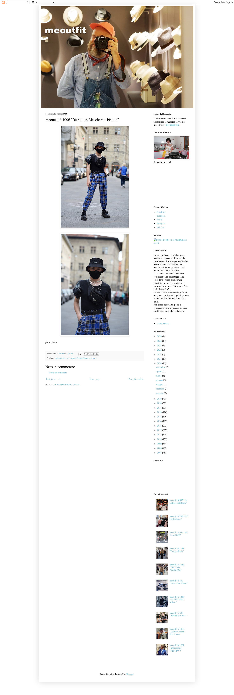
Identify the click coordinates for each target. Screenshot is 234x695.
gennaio (160, 393)
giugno (159, 380)
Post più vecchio (135, 379)
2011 (159, 434)
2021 (159, 359)
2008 (159, 448)
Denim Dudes (162, 323)
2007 (159, 453)
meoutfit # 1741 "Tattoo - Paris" (177, 549)
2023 (159, 350)
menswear (71, 358)
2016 (159, 412)
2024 (159, 345)
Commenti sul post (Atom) (67, 384)
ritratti (93, 358)
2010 (159, 439)
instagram (160, 223)
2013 (159, 426)
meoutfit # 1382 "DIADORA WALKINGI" (177, 567)
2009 (159, 444)
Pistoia (79, 358)
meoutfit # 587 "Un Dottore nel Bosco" (178, 501)
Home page (94, 379)
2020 (159, 363)
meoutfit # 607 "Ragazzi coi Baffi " (179, 614)
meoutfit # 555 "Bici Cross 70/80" (179, 533)
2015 (159, 417)
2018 (159, 403)
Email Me (160, 212)
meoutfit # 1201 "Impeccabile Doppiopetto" (177, 648)
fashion (59, 358)
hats (64, 358)
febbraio (160, 389)
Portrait (86, 358)
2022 (159, 354)
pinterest (160, 227)
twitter (159, 219)
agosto (159, 371)
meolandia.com (172, 125)
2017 (159, 408)
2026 (159, 336)
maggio (160, 384)
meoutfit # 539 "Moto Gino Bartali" (179, 582)
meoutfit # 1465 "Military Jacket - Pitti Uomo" (177, 632)
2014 (159, 421)
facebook (160, 216)
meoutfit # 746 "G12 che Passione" (179, 517)
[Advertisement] (169, 184)
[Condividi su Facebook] (94, 354)
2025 (159, 341)
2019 (159, 399)
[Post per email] (79, 354)
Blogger (129, 674)
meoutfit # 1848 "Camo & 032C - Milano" (177, 600)
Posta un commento (58, 373)
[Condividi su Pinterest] (97, 354)
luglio (159, 376)
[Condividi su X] (91, 354)
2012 (159, 430)
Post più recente (53, 379)
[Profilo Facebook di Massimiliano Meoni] (171, 243)
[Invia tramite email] (85, 354)
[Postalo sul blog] (88, 354)
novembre (161, 367)
